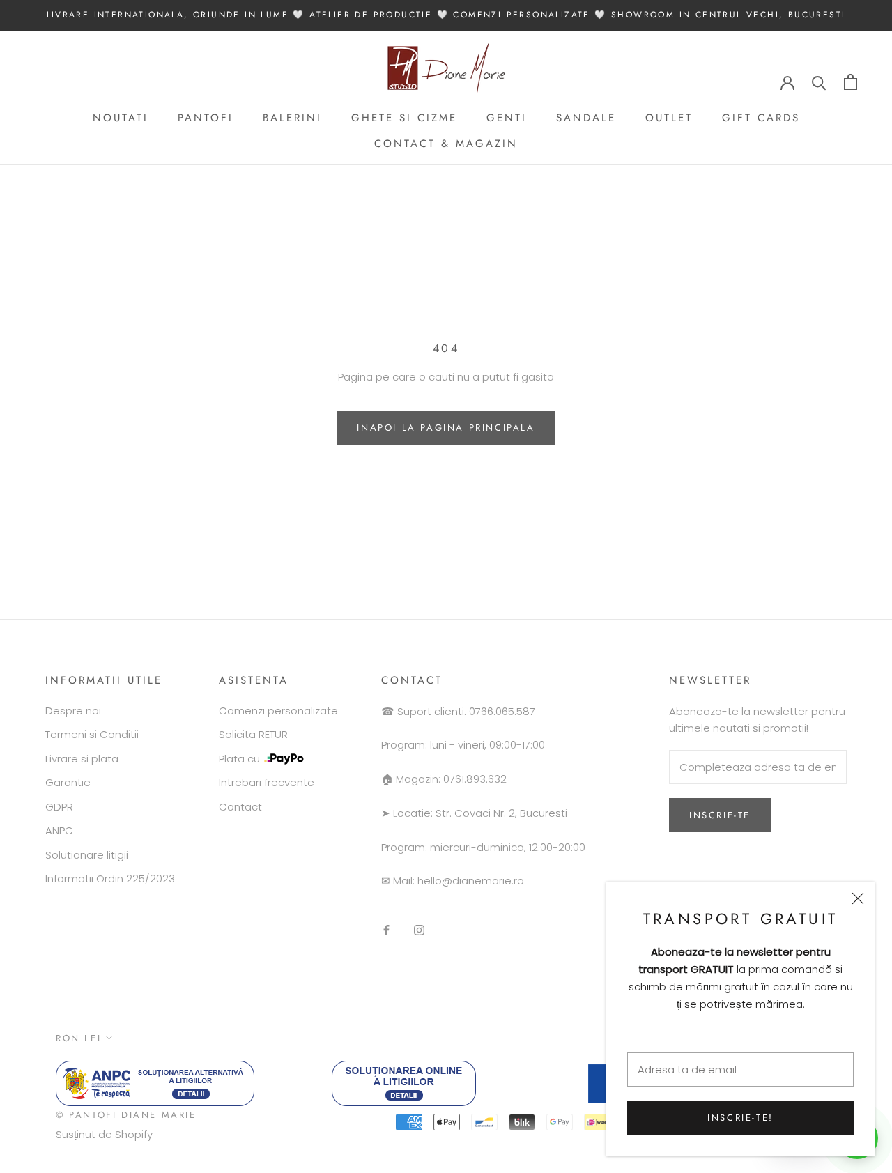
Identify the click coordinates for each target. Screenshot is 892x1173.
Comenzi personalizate (278, 710)
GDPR (59, 806)
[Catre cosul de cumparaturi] (850, 82)
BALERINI (292, 117)
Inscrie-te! (740, 1117)
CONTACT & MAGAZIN (446, 143)
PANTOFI (205, 117)
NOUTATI (120, 117)
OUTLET (669, 117)
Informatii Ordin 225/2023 (110, 878)
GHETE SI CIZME (404, 117)
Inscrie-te (720, 815)
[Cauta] (819, 82)
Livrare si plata (81, 758)
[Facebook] (386, 930)
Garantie (68, 782)
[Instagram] (419, 930)
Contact (240, 806)
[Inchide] (858, 898)
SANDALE (586, 117)
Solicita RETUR (253, 734)
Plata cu (239, 758)
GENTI (506, 117)
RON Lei (78, 1038)
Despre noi (73, 710)
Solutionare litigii (86, 855)
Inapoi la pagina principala (446, 427)
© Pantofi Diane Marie (126, 1114)
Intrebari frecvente (266, 782)
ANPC (59, 830)
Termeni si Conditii (92, 734)
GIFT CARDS (761, 117)
